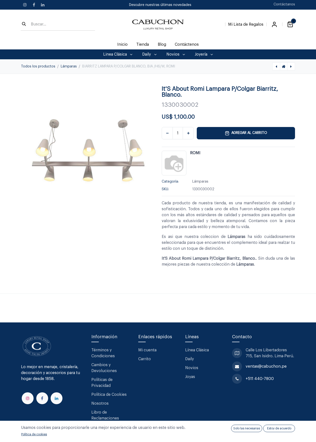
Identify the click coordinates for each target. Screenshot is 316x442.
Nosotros (100, 403)
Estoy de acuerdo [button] (279, 428)
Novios (191, 368)
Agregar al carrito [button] (249, 133)
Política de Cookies (109, 395)
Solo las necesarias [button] (246, 428)
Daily (189, 359)
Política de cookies (34, 434)
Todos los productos (38, 66)
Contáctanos (284, 4)
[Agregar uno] (188, 133)
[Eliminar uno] (167, 133)
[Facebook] (34, 5)
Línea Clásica (197, 350)
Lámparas (69, 66)
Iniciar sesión (274, 24)
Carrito (144, 359)
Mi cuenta (147, 350)
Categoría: (170, 181)
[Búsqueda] (24, 24)
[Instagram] (25, 5)
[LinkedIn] (43, 5)
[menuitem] (122, 44)
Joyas (190, 377)
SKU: (165, 189)
